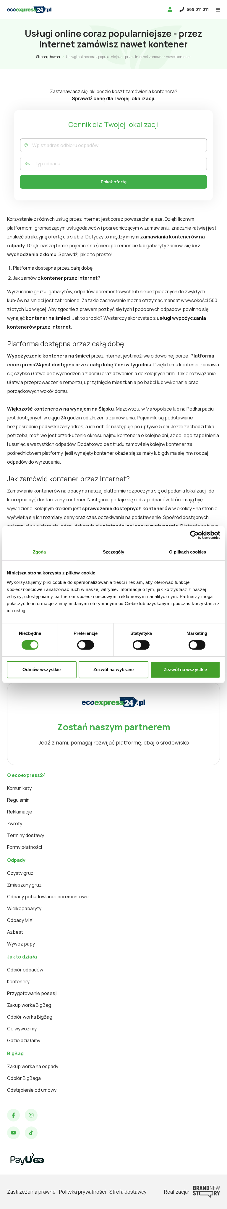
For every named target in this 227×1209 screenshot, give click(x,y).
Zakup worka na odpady (32, 1066)
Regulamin (18, 800)
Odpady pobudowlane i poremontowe (48, 896)
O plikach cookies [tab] (187, 551)
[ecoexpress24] (29, 9)
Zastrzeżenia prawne (31, 1191)
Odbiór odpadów (25, 969)
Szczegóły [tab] (113, 551)
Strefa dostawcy (128, 1191)
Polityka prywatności (82, 1191)
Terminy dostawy (25, 835)
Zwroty (14, 823)
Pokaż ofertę (114, 182)
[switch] (85, 645)
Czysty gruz (20, 873)
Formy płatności (24, 847)
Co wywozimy (22, 1028)
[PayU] (27, 1159)
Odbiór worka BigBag (29, 1017)
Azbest (15, 932)
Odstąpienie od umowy (31, 1090)
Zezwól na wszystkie (185, 669)
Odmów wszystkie (41, 669)
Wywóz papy (21, 943)
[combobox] (119, 145)
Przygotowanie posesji (32, 993)
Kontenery (18, 981)
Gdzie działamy (23, 1040)
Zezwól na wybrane (113, 669)
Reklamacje (19, 811)
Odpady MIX (20, 920)
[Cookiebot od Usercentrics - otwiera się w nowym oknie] (194, 535)
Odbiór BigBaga (24, 1078)
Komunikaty (19, 788)
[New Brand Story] (206, 1192)
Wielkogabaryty (24, 908)
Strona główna (48, 56)
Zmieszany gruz (24, 885)
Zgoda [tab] (39, 551)
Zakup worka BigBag (29, 1005)
